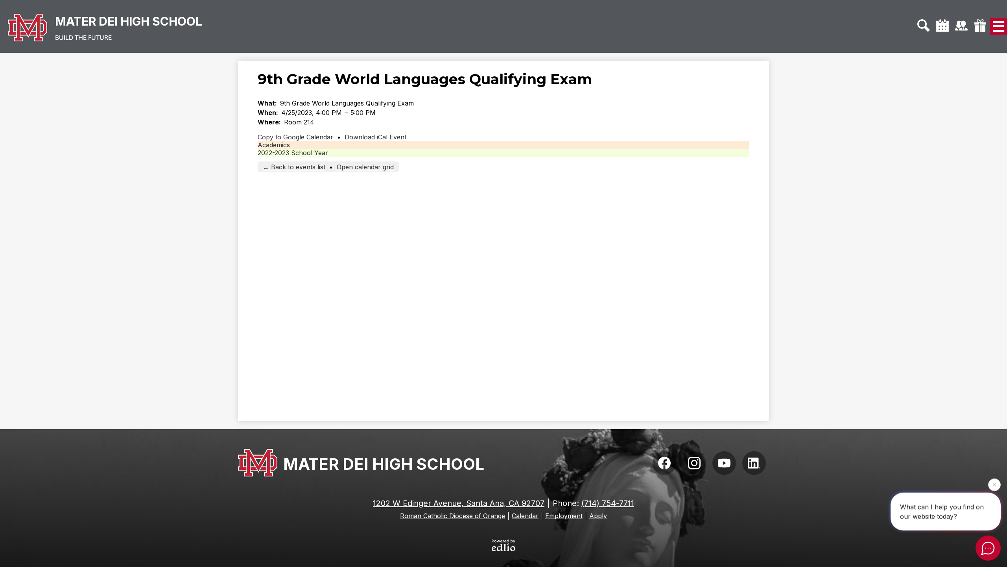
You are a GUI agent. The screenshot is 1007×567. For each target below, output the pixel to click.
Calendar (525, 516)
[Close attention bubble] (994, 483)
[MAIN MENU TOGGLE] (998, 26)
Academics (274, 145)
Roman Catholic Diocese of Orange (452, 516)
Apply (598, 516)
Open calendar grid (365, 167)
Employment (564, 516)
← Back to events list (294, 167)
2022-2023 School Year (293, 153)
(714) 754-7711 (607, 503)
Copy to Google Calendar (295, 137)
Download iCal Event (375, 137)
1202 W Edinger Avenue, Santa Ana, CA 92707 (458, 503)
